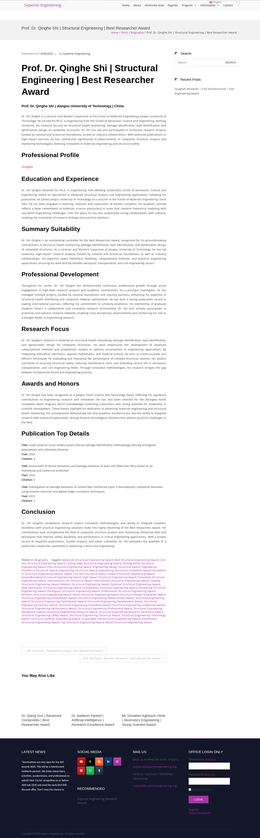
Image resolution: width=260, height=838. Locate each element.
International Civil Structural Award (69, 580)
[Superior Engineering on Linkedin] (108, 761)
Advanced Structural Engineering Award (87, 560)
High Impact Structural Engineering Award (109, 577)
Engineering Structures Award (78, 570)
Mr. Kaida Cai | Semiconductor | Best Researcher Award (138, 720)
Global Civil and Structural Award (85, 574)
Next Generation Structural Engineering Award (51, 587)
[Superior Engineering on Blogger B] (99, 761)
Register (173, 5)
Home (126, 5)
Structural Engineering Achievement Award (49, 598)
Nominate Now (154, 5)
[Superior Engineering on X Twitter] (90, 761)
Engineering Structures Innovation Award (124, 570)
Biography (137, 32)
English (216, 2)
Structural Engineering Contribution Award (58, 601)
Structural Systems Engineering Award (55, 619)
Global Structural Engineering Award (131, 574)
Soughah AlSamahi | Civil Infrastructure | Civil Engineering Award (204, 91)
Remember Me (201, 789)
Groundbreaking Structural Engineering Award (51, 577)
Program (187, 5)
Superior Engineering (42, 5)
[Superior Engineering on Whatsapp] (90, 770)
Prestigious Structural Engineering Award (73, 591)
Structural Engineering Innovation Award (85, 605)
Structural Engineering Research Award (72, 612)
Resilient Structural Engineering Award (46, 594)
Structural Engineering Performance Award (49, 608)
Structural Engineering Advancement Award (106, 598)
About (137, 5)
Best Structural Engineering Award (137, 560)
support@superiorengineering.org (155, 766)
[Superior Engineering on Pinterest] (81, 770)
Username (202, 759)
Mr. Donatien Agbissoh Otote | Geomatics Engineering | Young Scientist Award (93, 720)
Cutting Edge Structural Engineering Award (93, 563)
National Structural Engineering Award (135, 584)
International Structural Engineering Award (121, 580)
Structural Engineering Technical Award (94, 615)
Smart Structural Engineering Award (96, 594)
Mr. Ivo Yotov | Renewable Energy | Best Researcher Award (65, 650)
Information (207, 5)
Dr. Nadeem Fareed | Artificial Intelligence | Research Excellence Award (43, 720)
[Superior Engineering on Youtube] (81, 761)
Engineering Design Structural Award (116, 567)
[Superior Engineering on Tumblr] (99, 770)
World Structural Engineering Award (128, 622)
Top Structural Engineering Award (82, 622)
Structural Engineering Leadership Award (138, 605)
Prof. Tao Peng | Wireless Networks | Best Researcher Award (121, 658)
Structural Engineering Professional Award (105, 608)
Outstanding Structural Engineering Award (109, 587)
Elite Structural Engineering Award (69, 567)
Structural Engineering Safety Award (45, 615)
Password (202, 774)
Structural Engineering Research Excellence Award (131, 612)
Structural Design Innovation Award (143, 594)
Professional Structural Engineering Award (128, 591)
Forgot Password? (200, 813)
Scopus (27, 167)
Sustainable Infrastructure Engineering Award (110, 619)
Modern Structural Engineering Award (85, 584)
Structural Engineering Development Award (115, 601)
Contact (228, 5)
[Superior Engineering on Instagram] (117, 761)
